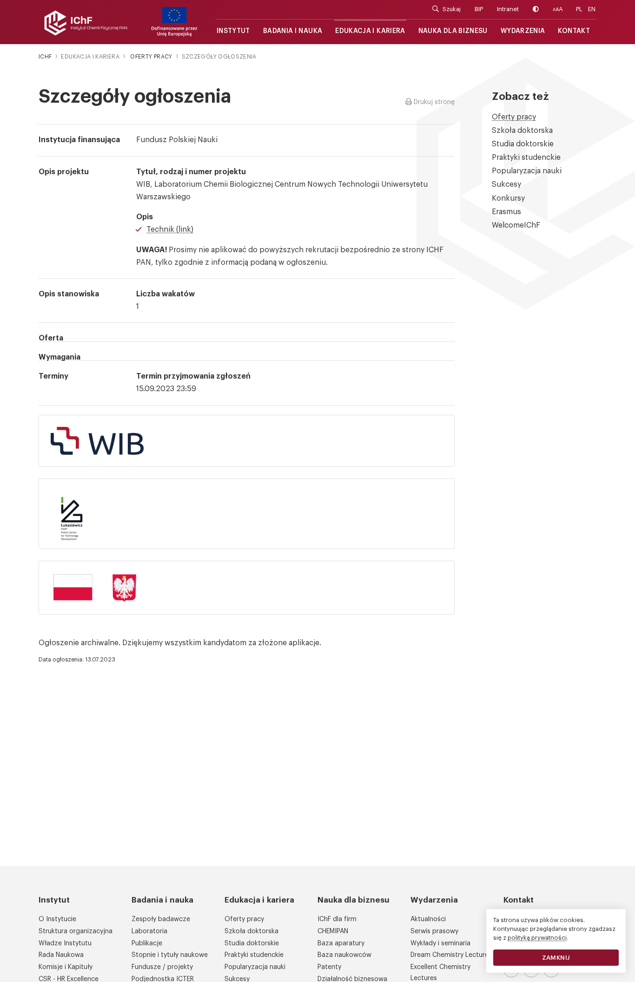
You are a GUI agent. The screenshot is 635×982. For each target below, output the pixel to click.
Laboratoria (149, 931)
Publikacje (147, 943)
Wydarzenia (523, 31)
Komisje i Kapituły (66, 967)
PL (579, 9)
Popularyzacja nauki (527, 171)
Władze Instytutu (65, 943)
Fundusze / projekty (162, 967)
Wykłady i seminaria (440, 943)
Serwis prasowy (434, 931)
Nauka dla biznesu (453, 31)
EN (591, 9)
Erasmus (506, 212)
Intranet (508, 9)
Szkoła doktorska (522, 130)
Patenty (329, 967)
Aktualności (428, 919)
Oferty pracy (514, 117)
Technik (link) (169, 229)
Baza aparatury (341, 943)
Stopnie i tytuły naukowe (170, 955)
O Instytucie (57, 919)
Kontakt (574, 31)
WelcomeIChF (516, 225)
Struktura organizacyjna (75, 931)
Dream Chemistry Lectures (451, 955)
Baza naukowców (344, 955)
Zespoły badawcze (161, 919)
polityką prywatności (537, 938)
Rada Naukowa (61, 955)
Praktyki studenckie (526, 157)
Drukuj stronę (433, 102)
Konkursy (508, 198)
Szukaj (452, 9)
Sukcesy (506, 184)
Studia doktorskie (523, 144)
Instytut (233, 31)
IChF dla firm (337, 919)
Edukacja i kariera (370, 31)
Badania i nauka (292, 31)
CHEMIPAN (333, 931)
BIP (479, 9)
